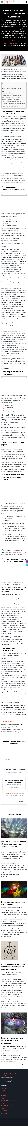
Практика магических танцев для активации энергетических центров (14, 904)
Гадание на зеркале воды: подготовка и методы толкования (12, 1040)
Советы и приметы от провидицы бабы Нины (12, 729)
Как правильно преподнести (11, 106)
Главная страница (8, 43)
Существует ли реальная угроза (12, 97)
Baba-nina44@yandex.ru (10, 1080)
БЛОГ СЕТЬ (4, 1095)
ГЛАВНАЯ (3, 1088)
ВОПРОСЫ (3, 1098)
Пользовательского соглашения (13, 793)
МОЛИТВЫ (4, 1113)
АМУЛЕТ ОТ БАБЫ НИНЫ (7, 1100)
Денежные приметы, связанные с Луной (11, 731)
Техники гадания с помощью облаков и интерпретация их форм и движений (13, 844)
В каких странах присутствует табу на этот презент (13, 92)
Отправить (20, 801)
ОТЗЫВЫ (3, 1093)
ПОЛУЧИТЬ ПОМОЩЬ (6, 1105)
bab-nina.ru (7, 1122)
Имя (11, 750)
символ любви (14, 183)
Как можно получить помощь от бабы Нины (11, 732)
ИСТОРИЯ (3, 1090)
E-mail (11, 756)
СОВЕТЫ (3, 1108)
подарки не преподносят (18, 552)
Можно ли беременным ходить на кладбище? (12, 724)
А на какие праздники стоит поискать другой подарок (15, 104)
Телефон (11, 763)
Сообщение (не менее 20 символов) (14, 769)
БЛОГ (16, 43)
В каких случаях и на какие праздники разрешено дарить (12, 100)
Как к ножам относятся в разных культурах (12, 89)
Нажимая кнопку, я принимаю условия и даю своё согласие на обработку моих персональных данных (14, 794)
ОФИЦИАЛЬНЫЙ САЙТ (11, 2)
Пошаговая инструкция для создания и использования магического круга (13, 966)
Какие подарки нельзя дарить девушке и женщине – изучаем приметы (14, 726)
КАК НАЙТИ (4, 1110)
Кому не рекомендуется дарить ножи (14, 95)
